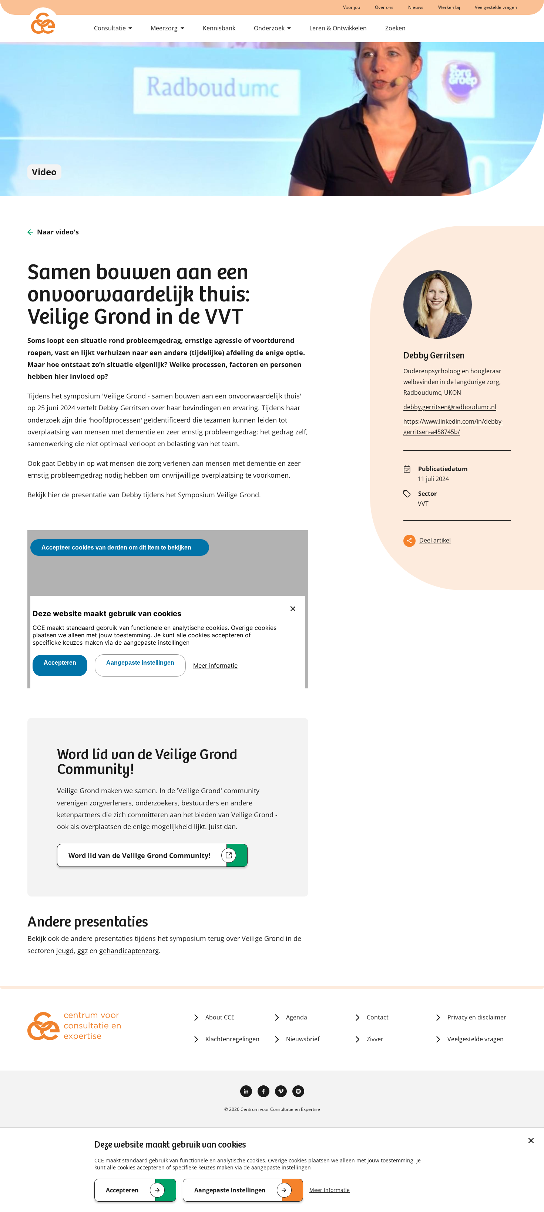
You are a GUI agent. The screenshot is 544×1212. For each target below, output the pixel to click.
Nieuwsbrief (302, 1039)
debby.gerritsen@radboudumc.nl (449, 407)
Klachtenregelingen (232, 1039)
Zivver (375, 1039)
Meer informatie (329, 1189)
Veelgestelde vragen (496, 7)
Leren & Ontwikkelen (338, 28)
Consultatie (110, 28)
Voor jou (351, 7)
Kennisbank (219, 28)
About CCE (220, 1017)
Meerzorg (164, 28)
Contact (378, 1017)
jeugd (65, 950)
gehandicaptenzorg (129, 950)
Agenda (296, 1017)
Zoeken (395, 28)
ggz (82, 950)
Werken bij (449, 7)
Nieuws (415, 7)
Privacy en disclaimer (476, 1017)
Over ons (384, 7)
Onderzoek (269, 28)
